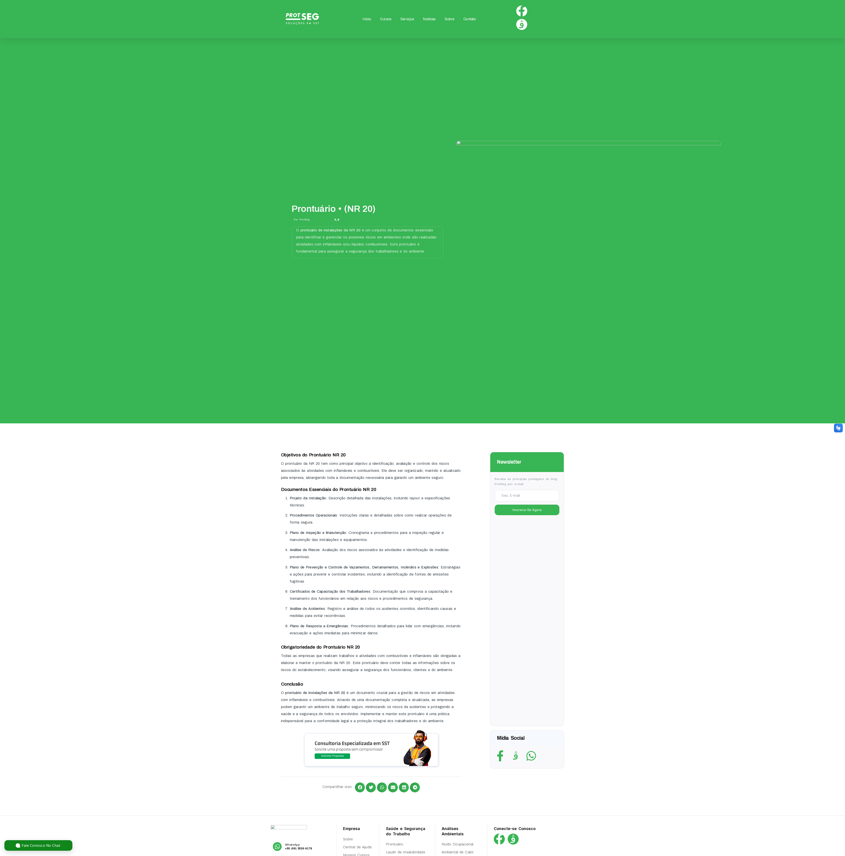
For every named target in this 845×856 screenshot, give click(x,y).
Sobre (449, 19)
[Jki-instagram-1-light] (521, 24)
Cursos (385, 19)
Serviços (407, 19)
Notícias (429, 19)
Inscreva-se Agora (527, 510)
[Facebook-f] (521, 11)
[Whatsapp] (531, 755)
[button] (360, 787)
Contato (469, 19)
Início (367, 19)
